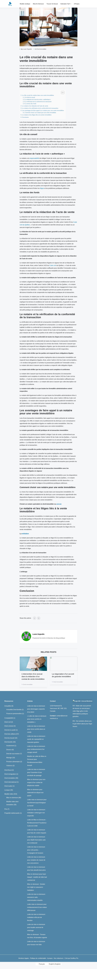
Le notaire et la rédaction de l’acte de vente (35, 106)
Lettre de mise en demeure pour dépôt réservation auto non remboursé (36, 840)
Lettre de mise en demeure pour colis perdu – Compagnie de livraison (36, 850)
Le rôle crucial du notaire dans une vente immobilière (38, 95)
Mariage (9, 757)
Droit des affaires (10, 734)
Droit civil (7, 722)
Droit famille (8, 742)
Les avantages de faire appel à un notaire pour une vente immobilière (43, 110)
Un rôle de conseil (30, 97)
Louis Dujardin (27, 49)
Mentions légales (23, 958)
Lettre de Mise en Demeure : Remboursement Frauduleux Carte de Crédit (36, 823)
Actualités (7, 706)
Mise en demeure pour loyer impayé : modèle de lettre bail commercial (37, 877)
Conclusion (25, 117)
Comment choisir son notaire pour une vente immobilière (40, 112)
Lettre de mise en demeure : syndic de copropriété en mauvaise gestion (36, 739)
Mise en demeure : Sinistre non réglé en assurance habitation (36, 887)
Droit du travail (9, 738)
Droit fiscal (8, 770)
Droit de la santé (9, 730)
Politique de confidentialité (38, 958)
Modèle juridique (25, 4)
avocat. (59, 504)
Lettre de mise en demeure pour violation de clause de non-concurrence (36, 860)
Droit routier (8, 786)
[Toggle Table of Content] (62, 92)
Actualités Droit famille (13, 709)
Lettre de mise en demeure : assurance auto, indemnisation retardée (36, 897)
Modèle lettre (8, 794)
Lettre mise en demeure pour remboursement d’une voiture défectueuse (37, 907)
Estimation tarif (65, 4)
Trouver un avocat (52, 4)
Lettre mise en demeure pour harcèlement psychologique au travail (36, 802)
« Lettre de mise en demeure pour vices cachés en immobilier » (36, 719)
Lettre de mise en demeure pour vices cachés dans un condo (36, 729)
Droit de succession (13, 753)
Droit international (10, 782)
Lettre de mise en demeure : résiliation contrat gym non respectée (36, 813)
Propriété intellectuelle (12, 813)
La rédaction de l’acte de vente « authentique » (38, 99)
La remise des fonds (30, 103)
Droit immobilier (41, 49)
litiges (42, 188)
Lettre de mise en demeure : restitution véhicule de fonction (36, 917)
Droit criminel (8, 726)
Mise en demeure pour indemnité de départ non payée (35, 792)
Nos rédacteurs (58, 958)
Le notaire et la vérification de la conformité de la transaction (40, 108)
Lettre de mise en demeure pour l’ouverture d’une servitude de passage (36, 772)
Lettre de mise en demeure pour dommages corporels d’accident (36, 709)
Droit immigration (10, 774)
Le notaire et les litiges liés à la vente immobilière (36, 115)
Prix (5, 809)
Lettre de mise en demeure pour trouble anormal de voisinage (36, 927)
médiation (25, 533)
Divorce (9, 749)
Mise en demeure (38, 4)
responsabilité (34, 158)
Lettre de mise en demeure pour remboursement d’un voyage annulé (36, 749)
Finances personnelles (14, 713)
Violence (9, 765)
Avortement (10, 745)
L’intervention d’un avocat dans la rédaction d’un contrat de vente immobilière (33, 676)
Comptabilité (8, 718)
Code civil (52, 265)
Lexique (7, 790)
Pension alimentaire (13, 761)
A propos (76, 4)
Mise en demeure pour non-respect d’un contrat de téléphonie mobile (36, 782)
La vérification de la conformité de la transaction (38, 101)
